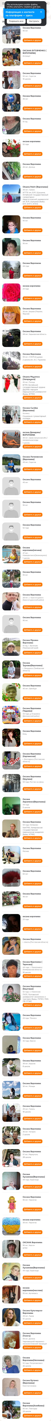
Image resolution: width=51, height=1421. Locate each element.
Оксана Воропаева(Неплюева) (33, 1358)
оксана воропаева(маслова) (33, 1289)
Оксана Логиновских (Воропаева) (33, 458)
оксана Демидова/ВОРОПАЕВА (32, 433)
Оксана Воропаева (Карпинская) (32, 755)
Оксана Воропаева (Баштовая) (32, 987)
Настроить (34, 21)
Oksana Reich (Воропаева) (35, 187)
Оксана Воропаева (32, 28)
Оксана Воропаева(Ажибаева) (33, 1404)
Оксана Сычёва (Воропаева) (30, 409)
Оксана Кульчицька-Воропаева (33, 1311)
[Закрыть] (41, 12)
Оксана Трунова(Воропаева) (32, 664)
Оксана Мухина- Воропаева (31, 641)
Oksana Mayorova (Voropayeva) (31, 378)
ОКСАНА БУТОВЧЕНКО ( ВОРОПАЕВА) (34, 51)
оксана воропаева (31, 141)
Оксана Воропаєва (32, 263)
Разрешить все (16, 21)
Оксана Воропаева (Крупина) (32, 777)
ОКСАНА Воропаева (32, 1242)
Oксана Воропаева (32, 1083)
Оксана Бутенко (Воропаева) (30, 1381)
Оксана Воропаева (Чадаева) (32, 709)
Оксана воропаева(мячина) (32, 548)
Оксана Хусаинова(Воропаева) (34, 1175)
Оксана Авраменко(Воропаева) (34, 800)
